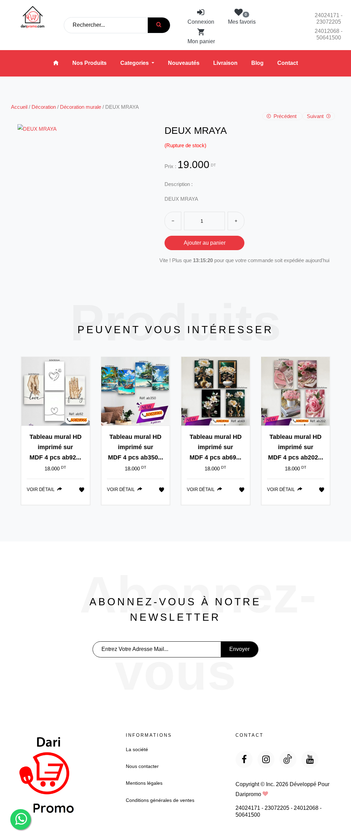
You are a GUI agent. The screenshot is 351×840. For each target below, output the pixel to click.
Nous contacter (142, 766)
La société (137, 749)
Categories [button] (135, 63)
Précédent (285, 116)
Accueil (19, 107)
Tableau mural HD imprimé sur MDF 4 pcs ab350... (135, 447)
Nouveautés (183, 63)
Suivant (316, 116)
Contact (287, 63)
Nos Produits (89, 63)
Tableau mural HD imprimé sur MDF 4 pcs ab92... (55, 447)
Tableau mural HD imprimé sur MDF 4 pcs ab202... (295, 447)
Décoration (44, 107)
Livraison (225, 63)
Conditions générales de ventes (160, 800)
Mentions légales (144, 783)
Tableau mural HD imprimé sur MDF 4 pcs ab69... (216, 447)
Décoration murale (80, 107)
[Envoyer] (159, 25)
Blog (257, 63)
